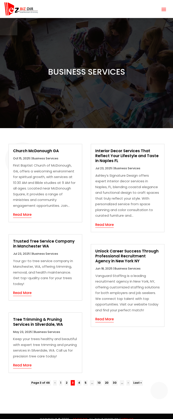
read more (22, 214)
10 (99, 383)
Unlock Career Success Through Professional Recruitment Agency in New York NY (127, 256)
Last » (137, 383)
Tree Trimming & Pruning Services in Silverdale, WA (38, 322)
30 (114, 383)
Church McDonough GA (36, 151)
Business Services (45, 158)
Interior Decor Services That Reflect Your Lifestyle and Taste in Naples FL (127, 155)
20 (106, 383)
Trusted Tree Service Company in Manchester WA (44, 243)
